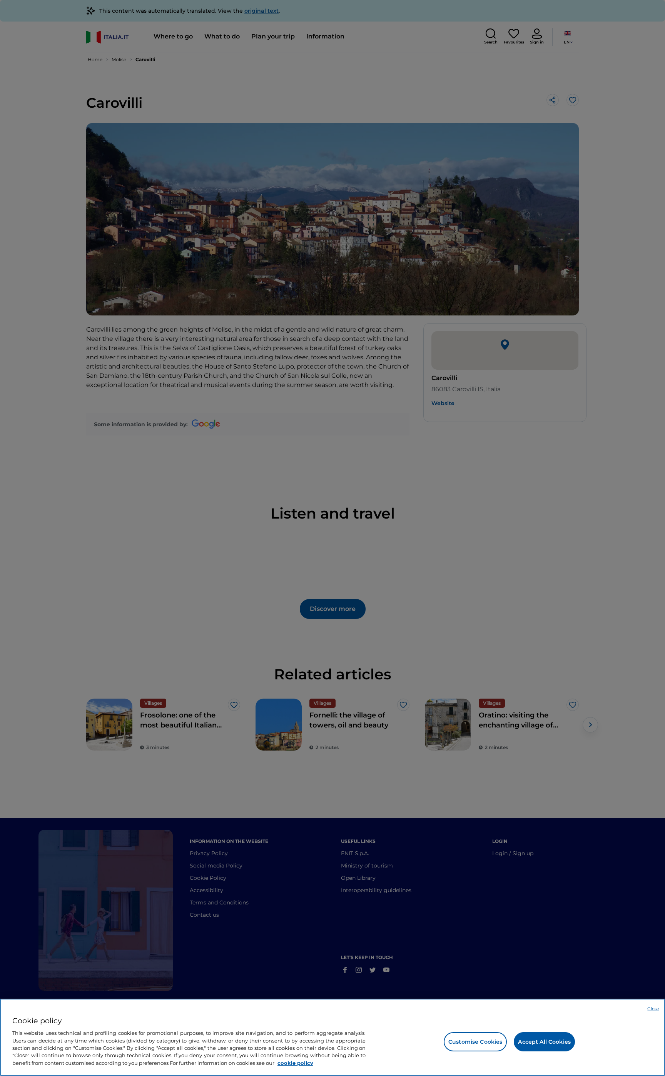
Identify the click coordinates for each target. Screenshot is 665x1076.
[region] (332, 1037)
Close (653, 1008)
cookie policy (295, 1063)
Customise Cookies (475, 1041)
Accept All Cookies (544, 1041)
